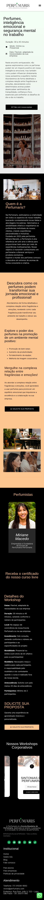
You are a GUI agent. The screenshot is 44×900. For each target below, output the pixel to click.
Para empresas (10, 871)
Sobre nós (8, 857)
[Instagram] (24, 842)
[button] (40, 5)
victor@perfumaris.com (13, 889)
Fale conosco (9, 863)
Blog (5, 860)
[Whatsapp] (9, 842)
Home (6, 854)
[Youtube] (29, 842)
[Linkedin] (19, 842)
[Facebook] (14, 842)
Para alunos (8, 868)
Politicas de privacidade (13, 874)
